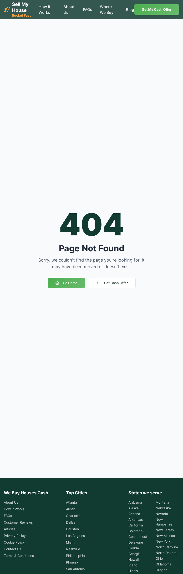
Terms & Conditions (19, 556)
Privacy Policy (15, 536)
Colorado (135, 531)
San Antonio (75, 569)
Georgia (134, 554)
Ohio (159, 558)
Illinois (133, 571)
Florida (133, 548)
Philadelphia (75, 556)
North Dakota (166, 553)
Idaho (132, 565)
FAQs (87, 9)
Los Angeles (75, 536)
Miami (70, 542)
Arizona (134, 514)
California (135, 525)
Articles (9, 529)
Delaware (135, 542)
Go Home (70, 283)
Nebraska (163, 508)
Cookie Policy (14, 542)
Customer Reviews (18, 522)
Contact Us (12, 549)
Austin (71, 509)
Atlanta (71, 502)
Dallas (70, 522)
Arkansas (135, 519)
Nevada (162, 514)
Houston (72, 529)
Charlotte (73, 516)
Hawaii (133, 559)
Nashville (73, 549)
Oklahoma (163, 564)
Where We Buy (106, 9)
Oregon (161, 570)
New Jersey (165, 530)
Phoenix (72, 562)
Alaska (133, 508)
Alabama (135, 502)
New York (163, 541)
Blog (130, 9)
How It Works (44, 9)
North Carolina (167, 547)
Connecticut (137, 537)
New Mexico (165, 536)
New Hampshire (164, 521)
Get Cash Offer (116, 283)
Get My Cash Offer (157, 9)
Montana (162, 502)
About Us (69, 9)
